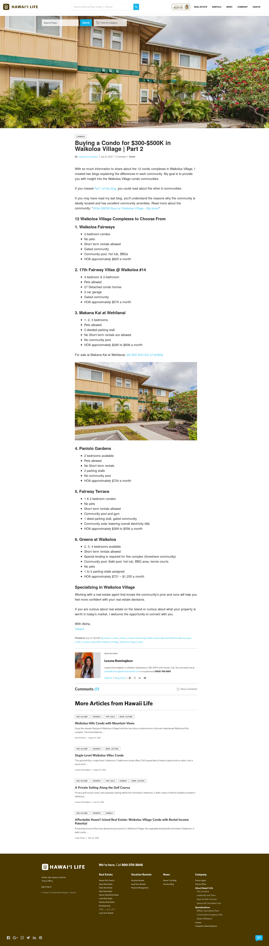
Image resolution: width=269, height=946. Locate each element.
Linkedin (140, 678)
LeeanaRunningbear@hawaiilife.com (121, 671)
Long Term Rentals (106, 913)
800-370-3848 (132, 865)
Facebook (130, 678)
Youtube (145, 678)
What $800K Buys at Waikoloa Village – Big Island (126, 208)
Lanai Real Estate (105, 898)
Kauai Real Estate (106, 884)
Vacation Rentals (137, 880)
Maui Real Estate (105, 891)
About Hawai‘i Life (204, 888)
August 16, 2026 (94, 737)
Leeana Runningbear (88, 156)
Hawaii (123, 638)
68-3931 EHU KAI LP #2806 (145, 355)
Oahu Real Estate (105, 887)
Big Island (105, 638)
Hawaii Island (134, 638)
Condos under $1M (91, 642)
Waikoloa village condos (131, 642)
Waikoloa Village (110, 642)
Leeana (79, 629)
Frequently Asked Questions (206, 926)
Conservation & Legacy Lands (209, 914)
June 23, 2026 (98, 802)
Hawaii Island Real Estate (109, 895)
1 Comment (120, 156)
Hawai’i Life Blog (169, 880)
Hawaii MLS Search (106, 880)
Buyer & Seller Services (207, 899)
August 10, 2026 (99, 770)
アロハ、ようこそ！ (107, 909)
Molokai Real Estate (107, 902)
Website (108, 678)
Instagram (135, 678)
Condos (81, 136)
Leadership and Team (206, 895)
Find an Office (47, 881)
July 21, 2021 (107, 156)
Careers (198, 922)
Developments (104, 906)
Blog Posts (120, 678)
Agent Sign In (46, 887)
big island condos (151, 638)
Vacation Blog (168, 884)
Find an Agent (200, 880)
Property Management (140, 887)
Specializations (202, 907)
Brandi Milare (80, 737)
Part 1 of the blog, (105, 188)
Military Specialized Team (208, 910)
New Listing (126, 716)
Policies (73, 892)
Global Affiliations (204, 918)
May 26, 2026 (93, 838)
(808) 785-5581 (163, 671)
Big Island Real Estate (171, 638)
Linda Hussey (80, 838)
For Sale (110, 716)
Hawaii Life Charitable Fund (209, 903)
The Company (203, 891)
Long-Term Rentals (138, 884)
